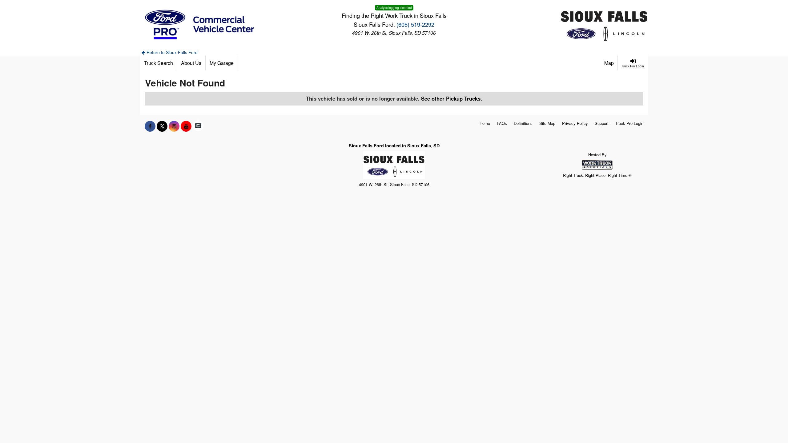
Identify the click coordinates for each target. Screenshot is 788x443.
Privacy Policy (575, 123)
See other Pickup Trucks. (451, 98)
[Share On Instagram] (174, 126)
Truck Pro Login (629, 123)
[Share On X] (162, 126)
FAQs (502, 123)
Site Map (547, 123)
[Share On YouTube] (186, 126)
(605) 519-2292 (415, 24)
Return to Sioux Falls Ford (171, 52)
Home (485, 123)
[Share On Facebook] (150, 126)
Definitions (523, 123)
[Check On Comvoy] (198, 126)
